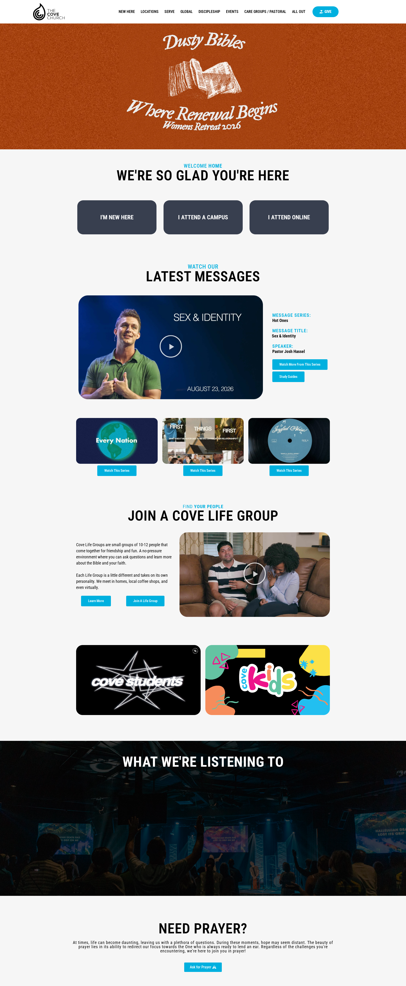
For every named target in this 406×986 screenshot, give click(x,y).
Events (232, 11)
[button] (171, 347)
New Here (127, 11)
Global (186, 11)
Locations (150, 11)
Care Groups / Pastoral (265, 11)
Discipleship (209, 11)
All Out (298, 11)
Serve (169, 11)
